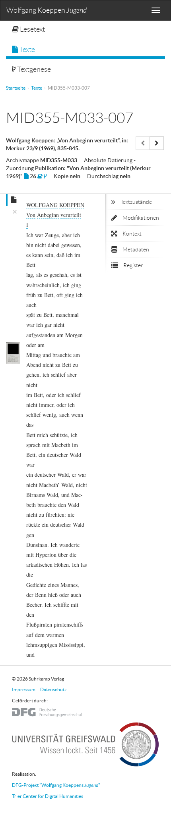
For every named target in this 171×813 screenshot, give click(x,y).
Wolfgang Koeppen (46, 10)
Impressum (23, 689)
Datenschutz (53, 689)
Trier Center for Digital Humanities (47, 796)
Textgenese (33, 69)
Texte (26, 50)
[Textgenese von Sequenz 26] (45, 176)
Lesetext (32, 29)
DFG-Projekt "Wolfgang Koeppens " (56, 785)
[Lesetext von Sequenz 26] (40, 176)
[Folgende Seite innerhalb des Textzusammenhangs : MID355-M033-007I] (157, 143)
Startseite (15, 87)
